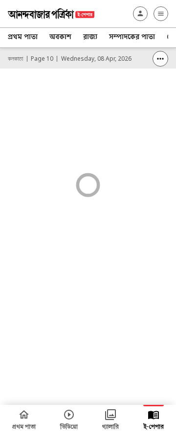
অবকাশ (60, 37)
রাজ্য (90, 37)
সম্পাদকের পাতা (132, 37)
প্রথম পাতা (23, 37)
